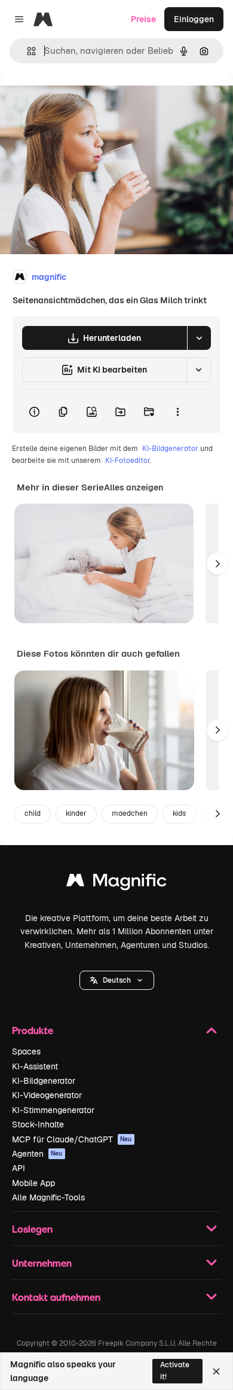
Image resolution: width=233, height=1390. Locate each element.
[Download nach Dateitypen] (199, 338)
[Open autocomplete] (26, 51)
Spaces (26, 1051)
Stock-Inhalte (38, 1124)
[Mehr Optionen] (177, 411)
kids (179, 813)
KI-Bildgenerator (170, 448)
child (32, 813)
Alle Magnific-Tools (48, 1197)
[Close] (216, 1371)
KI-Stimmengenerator (53, 1110)
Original (76, 102)
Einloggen (194, 19)
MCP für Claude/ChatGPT (72, 1139)
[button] (116, 980)
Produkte (32, 1030)
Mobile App (33, 1183)
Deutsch (117, 980)
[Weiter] (217, 563)
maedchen (130, 813)
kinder (76, 813)
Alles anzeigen (133, 487)
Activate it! (174, 1370)
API (18, 1168)
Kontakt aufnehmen (56, 1297)
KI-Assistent (35, 1066)
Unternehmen (42, 1263)
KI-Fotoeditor (127, 460)
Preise (143, 19)
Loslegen (32, 1229)
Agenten (37, 1153)
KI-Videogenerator (47, 1095)
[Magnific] (116, 883)
